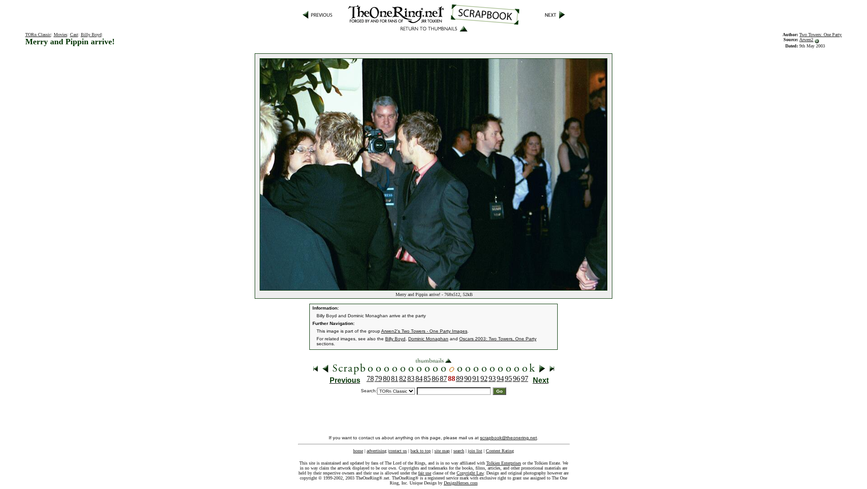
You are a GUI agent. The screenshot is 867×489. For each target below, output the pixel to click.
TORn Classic (38, 34)
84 (419, 378)
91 (476, 378)
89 (459, 378)
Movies (60, 34)
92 (484, 378)
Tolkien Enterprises (503, 463)
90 (467, 378)
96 (516, 378)
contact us (398, 450)
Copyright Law (470, 472)
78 (370, 378)
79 (378, 378)
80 (386, 378)
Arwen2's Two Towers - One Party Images (424, 331)
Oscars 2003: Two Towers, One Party (497, 338)
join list (475, 450)
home (358, 450)
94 (500, 378)
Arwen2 (806, 39)
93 (492, 378)
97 (524, 378)
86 (435, 378)
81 (394, 378)
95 (508, 378)
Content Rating (500, 450)
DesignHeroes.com (461, 482)
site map (442, 450)
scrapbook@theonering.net (508, 437)
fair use (424, 472)
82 (402, 378)
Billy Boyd (91, 34)
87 (443, 378)
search (458, 450)
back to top (420, 450)
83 (411, 378)
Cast (74, 34)
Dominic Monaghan (428, 338)
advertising (377, 450)
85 (427, 378)
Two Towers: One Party (820, 34)
